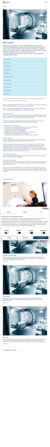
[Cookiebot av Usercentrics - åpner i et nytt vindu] (43, 208)
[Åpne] (46, 3)
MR (5, 6)
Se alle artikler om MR (9, 350)
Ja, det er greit (41, 237)
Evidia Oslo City (7, 73)
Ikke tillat (9, 237)
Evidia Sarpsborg (8, 83)
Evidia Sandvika (7, 80)
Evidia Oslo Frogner (8, 76)
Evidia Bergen (7, 59)
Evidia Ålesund (7, 94)
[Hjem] (6, 2)
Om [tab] (41, 212)
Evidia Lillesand (7, 66)
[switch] (19, 233)
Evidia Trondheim (8, 90)
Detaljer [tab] (25, 212)
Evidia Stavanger (8, 87)
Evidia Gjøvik (7, 62)
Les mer (5, 261)
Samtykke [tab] (9, 212)
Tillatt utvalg (25, 237)
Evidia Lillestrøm (7, 69)
